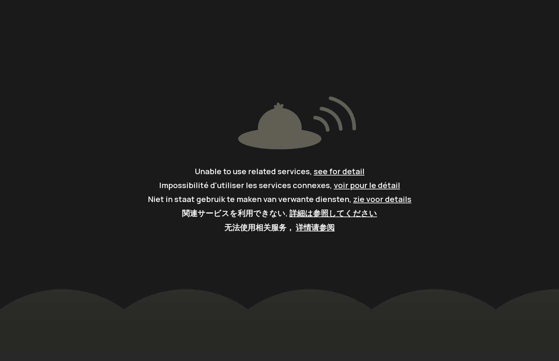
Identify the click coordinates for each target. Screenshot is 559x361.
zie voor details (382, 199)
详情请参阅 (315, 227)
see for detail (339, 171)
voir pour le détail (367, 185)
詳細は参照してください (333, 212)
